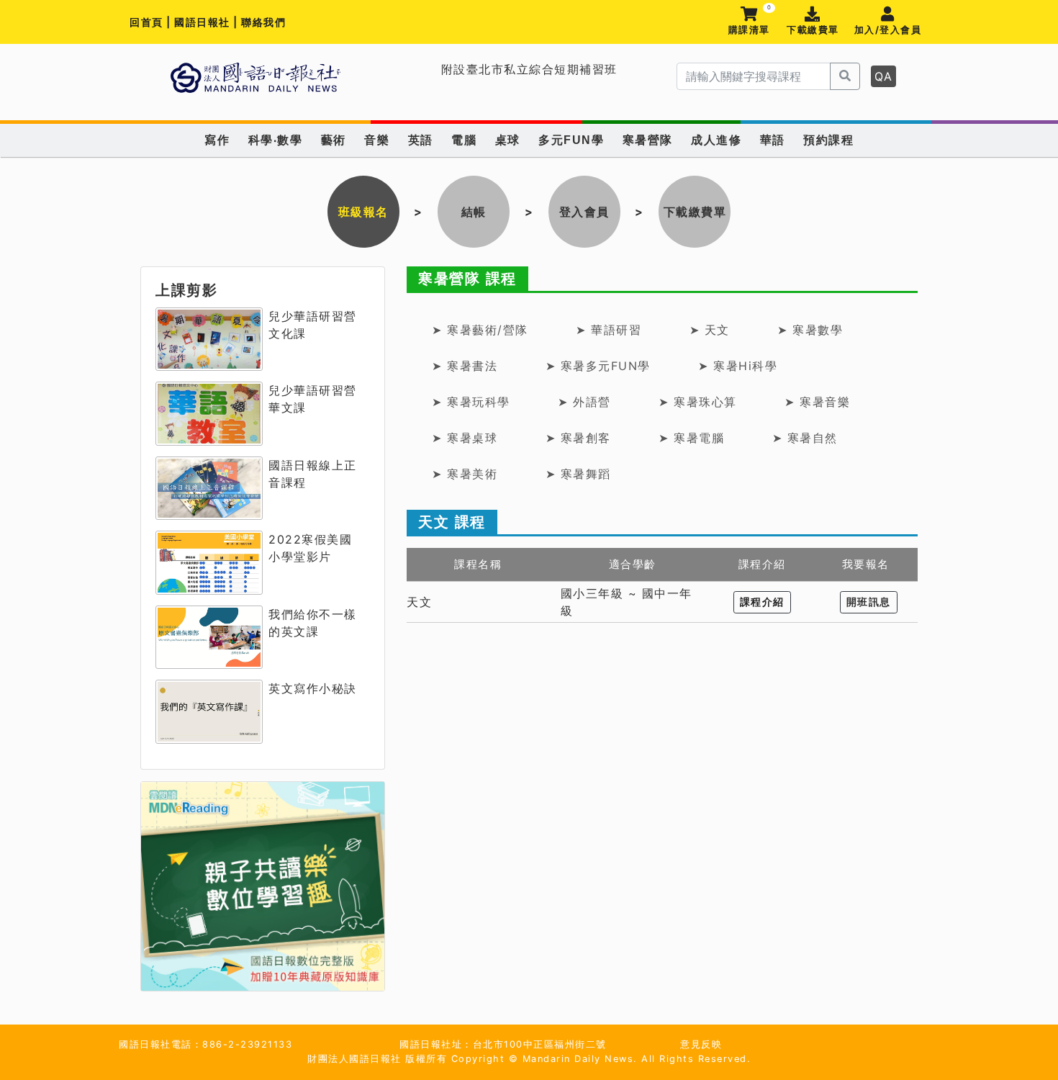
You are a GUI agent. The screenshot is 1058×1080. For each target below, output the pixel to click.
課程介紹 (762, 602)
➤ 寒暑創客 (578, 438)
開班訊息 (868, 602)
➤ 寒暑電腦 (691, 438)
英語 (420, 140)
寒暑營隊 (648, 140)
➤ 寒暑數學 (810, 330)
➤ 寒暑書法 (464, 366)
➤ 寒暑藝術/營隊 (480, 330)
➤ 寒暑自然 (805, 438)
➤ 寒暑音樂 (817, 402)
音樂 (376, 140)
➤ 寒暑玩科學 (471, 402)
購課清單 (749, 21)
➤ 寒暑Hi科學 (737, 366)
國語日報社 (203, 22)
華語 (772, 140)
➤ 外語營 (584, 402)
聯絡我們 (263, 22)
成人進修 (716, 140)
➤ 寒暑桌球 (464, 438)
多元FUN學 (571, 140)
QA (883, 76)
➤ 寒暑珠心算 (698, 402)
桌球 (507, 140)
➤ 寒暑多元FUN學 (598, 366)
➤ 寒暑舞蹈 (578, 474)
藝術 (333, 140)
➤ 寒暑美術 (464, 474)
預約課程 (828, 140)
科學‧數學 (275, 140)
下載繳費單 (813, 29)
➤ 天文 (709, 330)
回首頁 (146, 22)
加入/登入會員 (888, 29)
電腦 (463, 140)
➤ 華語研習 (608, 330)
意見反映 (701, 1044)
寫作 (217, 140)
